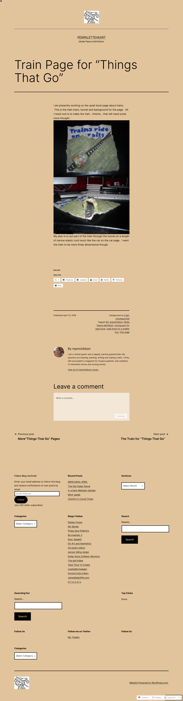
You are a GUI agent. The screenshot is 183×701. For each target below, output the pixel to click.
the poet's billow (76, 548)
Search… (126, 522)
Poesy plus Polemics (78, 530)
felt (107, 322)
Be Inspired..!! (75, 535)
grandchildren (116, 322)
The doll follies (75, 560)
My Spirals (73, 526)
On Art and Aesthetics (79, 543)
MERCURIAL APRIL (78, 482)
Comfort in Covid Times (80, 499)
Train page (124, 332)
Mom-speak (74, 494)
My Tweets (73, 637)
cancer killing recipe (78, 552)
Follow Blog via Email (25, 476)
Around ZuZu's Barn (78, 573)
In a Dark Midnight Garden (82, 490)
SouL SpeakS (75, 539)
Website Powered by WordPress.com (148, 682)
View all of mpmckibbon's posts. (83, 369)
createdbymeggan (77, 569)
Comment (121, 416)
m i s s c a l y (74, 582)
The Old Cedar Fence (79, 486)
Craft (126, 315)
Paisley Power (75, 522)
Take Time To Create (79, 565)
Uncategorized (122, 318)
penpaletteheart (91, 37)
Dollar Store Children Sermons (84, 556)
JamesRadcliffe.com (78, 577)
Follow (21, 499)
